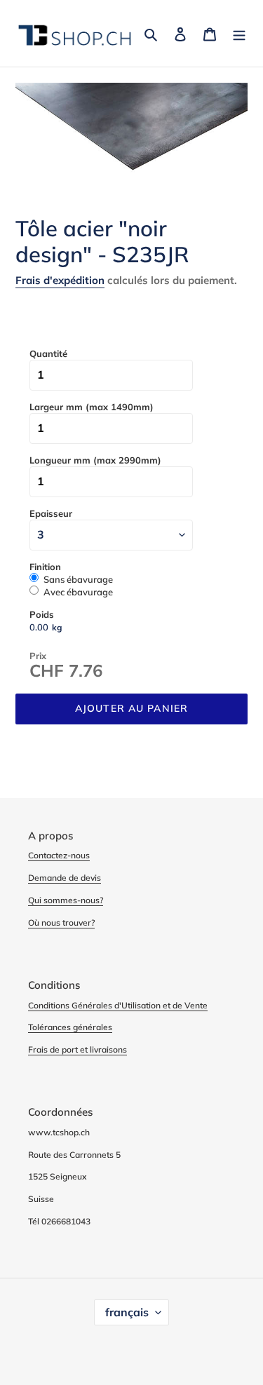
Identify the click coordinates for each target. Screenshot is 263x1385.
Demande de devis (64, 877)
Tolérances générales (70, 1027)
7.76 (85, 670)
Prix (37, 655)
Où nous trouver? (61, 922)
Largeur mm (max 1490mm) (91, 406)
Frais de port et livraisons (77, 1049)
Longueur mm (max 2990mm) (95, 460)
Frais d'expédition (59, 280)
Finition (45, 566)
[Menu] (239, 33)
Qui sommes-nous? (65, 900)
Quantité (48, 353)
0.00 (38, 627)
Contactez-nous (59, 855)
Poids (41, 614)
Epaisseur (50, 513)
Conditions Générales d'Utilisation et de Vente (118, 1005)
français (127, 1312)
